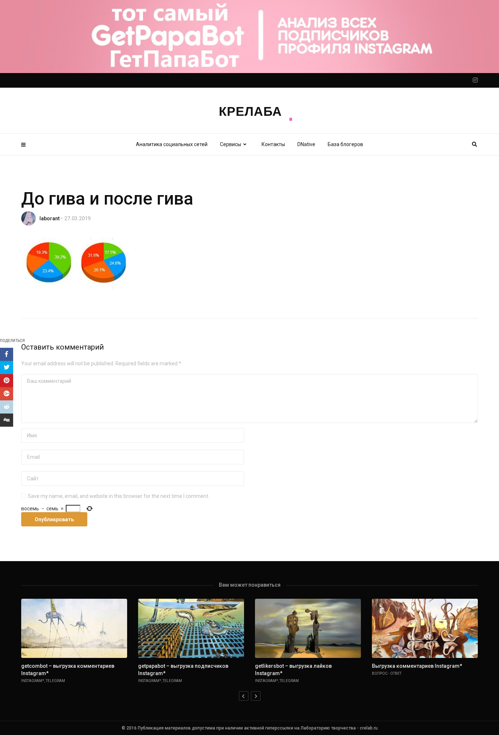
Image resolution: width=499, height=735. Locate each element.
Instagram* (32, 681)
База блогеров (345, 144)
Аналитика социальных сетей (171, 144)
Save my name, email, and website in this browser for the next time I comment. (118, 496)
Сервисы (230, 144)
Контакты (273, 144)
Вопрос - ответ (386, 673)
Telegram (55, 681)
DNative (306, 144)
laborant (49, 218)
